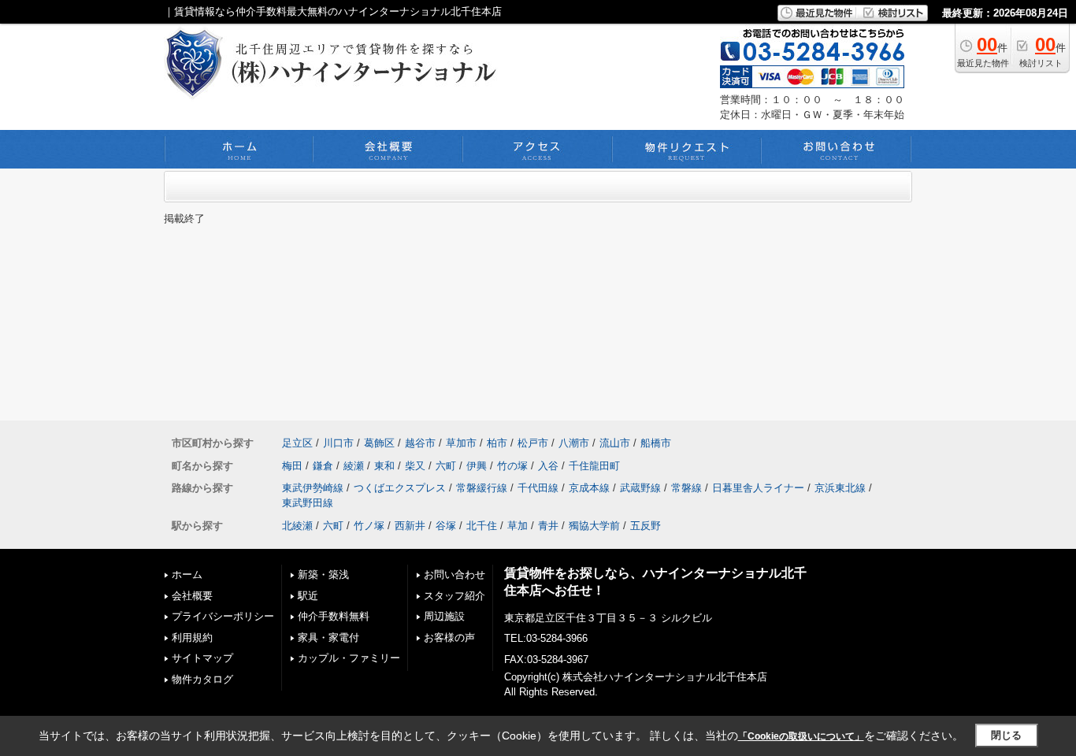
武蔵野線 (640, 488)
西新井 (410, 526)
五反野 (645, 526)
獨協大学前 (594, 526)
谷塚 (446, 526)
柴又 (415, 466)
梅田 (292, 466)
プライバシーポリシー (223, 616)
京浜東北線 (840, 488)
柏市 (497, 443)
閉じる (1006, 735)
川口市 (338, 443)
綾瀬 (353, 466)
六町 (446, 466)
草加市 (461, 443)
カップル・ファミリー (349, 658)
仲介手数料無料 (333, 616)
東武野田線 (307, 503)
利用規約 (192, 637)
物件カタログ (202, 679)
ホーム (187, 574)
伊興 (476, 466)
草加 (517, 526)
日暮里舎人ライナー (758, 488)
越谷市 (420, 443)
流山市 (614, 443)
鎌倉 (323, 466)
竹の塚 (512, 466)
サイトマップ (202, 658)
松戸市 (533, 443)
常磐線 (686, 488)
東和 (384, 466)
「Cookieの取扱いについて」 (801, 736)
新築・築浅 (323, 574)
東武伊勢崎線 (312, 488)
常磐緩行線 (481, 488)
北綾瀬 (297, 526)
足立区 (297, 443)
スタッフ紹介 (454, 596)
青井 (548, 526)
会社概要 (192, 596)
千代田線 (538, 488)
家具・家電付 (328, 637)
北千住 (481, 526)
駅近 (308, 596)
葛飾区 (379, 443)
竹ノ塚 (369, 526)
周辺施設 (444, 616)
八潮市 (573, 443)
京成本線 (589, 488)
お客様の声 (449, 637)
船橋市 (655, 443)
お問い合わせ (454, 574)
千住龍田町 (594, 466)
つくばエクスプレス (400, 488)
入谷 (548, 466)
